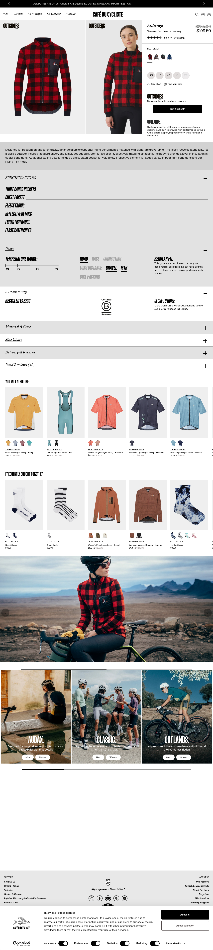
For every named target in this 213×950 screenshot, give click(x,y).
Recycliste (204, 894)
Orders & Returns (13, 894)
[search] (196, 14)
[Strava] (116, 898)
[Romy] (24, 412)
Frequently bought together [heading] (24, 474)
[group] (24, 422)
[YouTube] (108, 898)
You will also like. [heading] (17, 381)
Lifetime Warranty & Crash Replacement (25, 898)
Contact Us (9, 881)
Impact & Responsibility (197, 886)
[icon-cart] (208, 14)
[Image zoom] (42, 77)
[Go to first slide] (204, 4)
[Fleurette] (107, 412)
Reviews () (179, 37)
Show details (173, 943)
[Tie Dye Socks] (189, 505)
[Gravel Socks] (24, 505)
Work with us (202, 898)
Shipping (8, 890)
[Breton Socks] (66, 505)
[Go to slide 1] (63, 669)
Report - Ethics (11, 886)
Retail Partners (201, 890)
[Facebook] (99, 898)
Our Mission (202, 881)
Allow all (185, 914)
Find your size (175, 83)
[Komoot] (124, 898)
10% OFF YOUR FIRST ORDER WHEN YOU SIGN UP (106, 3)
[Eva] (66, 412)
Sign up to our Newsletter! (108, 889)
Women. (43, 757)
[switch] (95, 943)
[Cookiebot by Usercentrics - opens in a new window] (21, 943)
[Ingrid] (107, 505)
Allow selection (185, 925)
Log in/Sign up (177, 109)
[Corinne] (148, 505)
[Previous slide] (9, 4)
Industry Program (199, 902)
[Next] (205, 720)
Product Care (11, 902)
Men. (27, 757)
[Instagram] (91, 898)
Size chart (156, 83)
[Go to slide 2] (149, 669)
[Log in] (202, 14)
